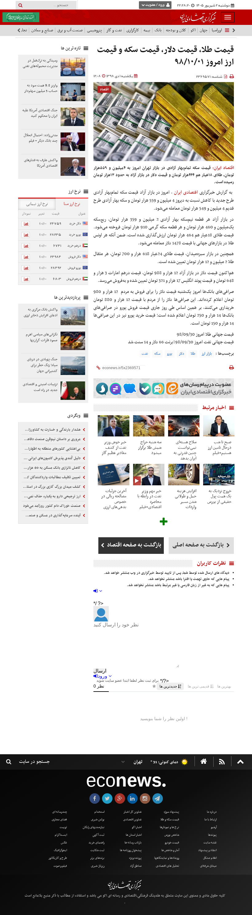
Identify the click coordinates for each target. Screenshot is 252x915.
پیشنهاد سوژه (171, 811)
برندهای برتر (97, 858)
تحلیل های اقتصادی (167, 866)
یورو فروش (74, 268)
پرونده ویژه (135, 858)
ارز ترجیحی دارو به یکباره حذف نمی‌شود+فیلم (51, 496)
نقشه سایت (210, 842)
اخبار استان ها (134, 835)
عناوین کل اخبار (133, 811)
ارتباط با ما (210, 819)
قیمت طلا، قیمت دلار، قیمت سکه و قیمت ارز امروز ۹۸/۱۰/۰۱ (165, 56)
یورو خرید (75, 235)
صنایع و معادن (42, 30)
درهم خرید (74, 246)
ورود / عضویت (155, 5)
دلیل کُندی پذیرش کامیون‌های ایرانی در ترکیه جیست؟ (51, 458)
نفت (145, 353)
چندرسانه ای (59, 811)
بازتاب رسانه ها (133, 842)
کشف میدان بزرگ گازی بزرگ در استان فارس (51, 487)
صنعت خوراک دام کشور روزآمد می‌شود (52, 506)
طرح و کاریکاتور (58, 858)
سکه (157, 353)
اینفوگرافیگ (60, 850)
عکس (64, 842)
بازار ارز (207, 353)
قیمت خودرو (172, 842)
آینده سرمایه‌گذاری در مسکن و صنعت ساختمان (51, 515)
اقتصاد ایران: (223, 168)
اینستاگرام (61, 835)
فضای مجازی (59, 819)
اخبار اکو (137, 827)
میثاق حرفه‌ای (208, 866)
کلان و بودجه (176, 30)
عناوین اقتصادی (132, 819)
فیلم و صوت (60, 866)
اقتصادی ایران (186, 192)
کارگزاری (132, 30)
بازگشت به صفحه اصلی (198, 545)
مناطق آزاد (136, 866)
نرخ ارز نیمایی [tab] (37, 203)
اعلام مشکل (210, 858)
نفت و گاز (114, 30)
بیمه (147, 30)
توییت (63, 827)
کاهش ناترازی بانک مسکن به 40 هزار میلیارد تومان (51, 468)
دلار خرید (75, 224)
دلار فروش (74, 257)
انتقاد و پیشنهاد (207, 850)
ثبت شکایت (97, 850)
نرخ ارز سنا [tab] (72, 203)
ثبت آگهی (98, 835)
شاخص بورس (171, 835)
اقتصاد (104, 90)
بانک (158, 30)
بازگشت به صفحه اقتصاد (133, 545)
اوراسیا (217, 30)
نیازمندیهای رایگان (93, 827)
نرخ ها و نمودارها (169, 827)
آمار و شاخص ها (170, 850)
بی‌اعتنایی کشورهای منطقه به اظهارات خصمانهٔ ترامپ (51, 449)
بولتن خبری (97, 819)
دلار (181, 353)
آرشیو (214, 827)
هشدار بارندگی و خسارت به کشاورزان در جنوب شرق (51, 430)
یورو (169, 353)
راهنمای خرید (96, 842)
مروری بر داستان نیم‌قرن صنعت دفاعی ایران (51, 439)
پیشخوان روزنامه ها (131, 850)
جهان (203, 30)
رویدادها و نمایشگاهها (166, 858)
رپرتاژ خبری (97, 866)
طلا (193, 353)
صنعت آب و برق (70, 30)
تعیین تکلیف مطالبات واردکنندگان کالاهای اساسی (51, 477)
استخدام (99, 811)
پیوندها (212, 835)
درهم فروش (73, 279)
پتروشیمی (94, 30)
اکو (193, 30)
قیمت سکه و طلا (169, 819)
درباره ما (212, 811)
